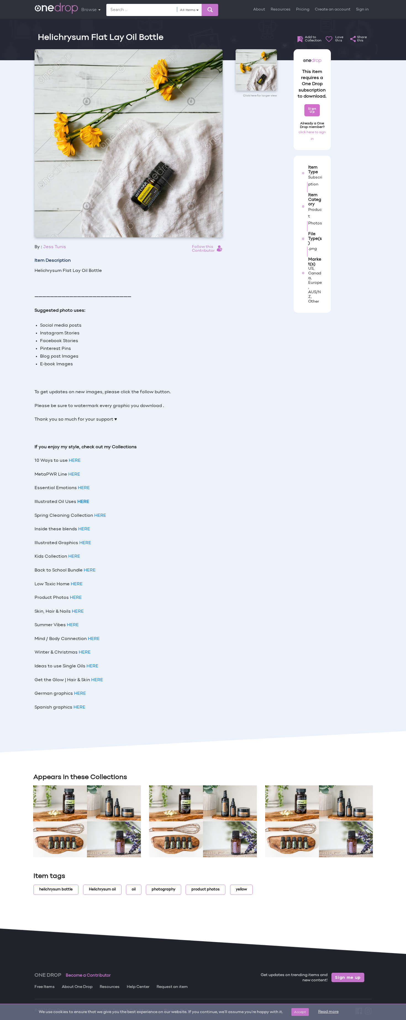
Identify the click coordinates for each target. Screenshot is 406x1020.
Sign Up (312, 110)
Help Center (138, 987)
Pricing (302, 9)
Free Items (45, 987)
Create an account (332, 9)
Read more (328, 1012)
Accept (300, 1012)
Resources (281, 9)
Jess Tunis (54, 247)
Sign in (362, 9)
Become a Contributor (88, 975)
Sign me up (348, 977)
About (259, 9)
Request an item (172, 987)
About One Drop (77, 987)
